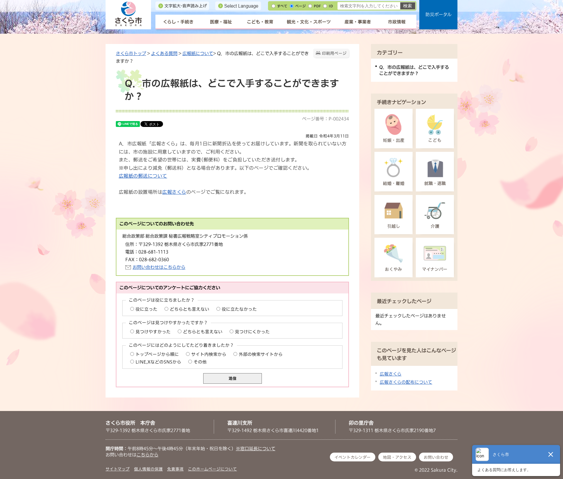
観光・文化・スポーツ (309, 22)
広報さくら (174, 192)
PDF (317, 6)
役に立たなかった (239, 309)
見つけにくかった (252, 331)
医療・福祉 (221, 22)
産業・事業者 (358, 22)
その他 (200, 362)
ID (331, 6)
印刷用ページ (334, 53)
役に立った (146, 309)
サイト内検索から (208, 354)
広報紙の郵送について (143, 176)
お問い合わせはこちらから (159, 267)
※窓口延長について (255, 448)
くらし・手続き (178, 22)
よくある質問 (164, 53)
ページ (300, 6)
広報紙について (197, 53)
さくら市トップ (131, 53)
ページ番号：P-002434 (325, 118)
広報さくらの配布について (406, 382)
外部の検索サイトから (261, 354)
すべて (282, 6)
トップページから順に (157, 354)
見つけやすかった (153, 331)
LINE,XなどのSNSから (158, 362)
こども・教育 (260, 22)
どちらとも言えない (189, 309)
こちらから (147, 454)
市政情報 (397, 22)
